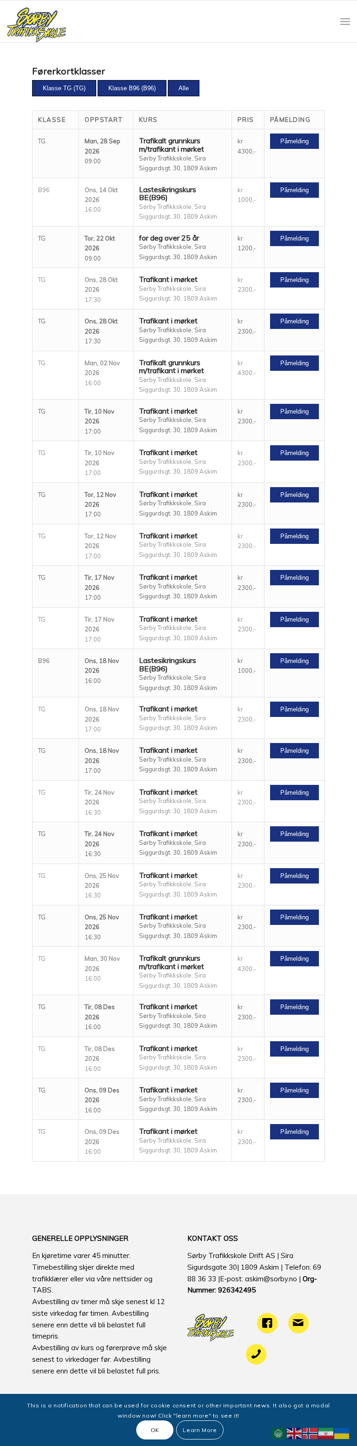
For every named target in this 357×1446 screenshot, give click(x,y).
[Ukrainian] (342, 1432)
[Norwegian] (310, 1432)
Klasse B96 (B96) (132, 88)
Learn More (200, 1429)
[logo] (36, 21)
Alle (183, 88)
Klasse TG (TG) (64, 88)
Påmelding (294, 141)
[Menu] (345, 21)
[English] (295, 1432)
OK (155, 1429)
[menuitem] (345, 21)
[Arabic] (279, 1432)
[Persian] (326, 1432)
